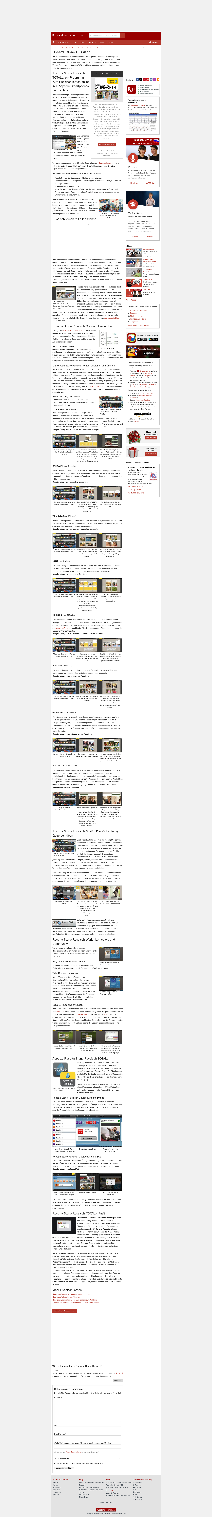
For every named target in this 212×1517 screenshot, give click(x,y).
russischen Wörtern (111, 318)
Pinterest (138, 1492)
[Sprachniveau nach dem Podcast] (134, 282)
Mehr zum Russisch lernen (138, 325)
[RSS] (158, 79)
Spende (136, 421)
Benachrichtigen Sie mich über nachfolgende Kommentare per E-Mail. (78, 1463)
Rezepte (101, 42)
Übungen (147, 376)
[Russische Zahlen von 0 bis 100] (134, 252)
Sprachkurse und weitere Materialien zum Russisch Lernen (75, 1302)
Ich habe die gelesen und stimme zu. (78, 1452)
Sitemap (55, 1485)
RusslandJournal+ (145, 371)
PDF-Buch (151, 183)
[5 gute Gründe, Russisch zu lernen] (134, 262)
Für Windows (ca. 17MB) (136, 487)
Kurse (75, 42)
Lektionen (135, 183)
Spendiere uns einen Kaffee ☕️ (140, 387)
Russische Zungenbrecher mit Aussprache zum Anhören (74, 1300)
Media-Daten (56, 1487)
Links (108, 1498)
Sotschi (107, 1014)
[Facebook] (137, 79)
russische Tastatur (63, 628)
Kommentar (58, 1397)
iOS (140, 385)
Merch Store (152, 385)
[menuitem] (53, 42)
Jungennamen (135, 321)
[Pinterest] (144, 79)
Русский (109, 1502)
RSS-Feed (138, 1499)
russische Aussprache (97, 386)
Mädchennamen (136, 316)
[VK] (151, 79)
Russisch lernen (63, 42)
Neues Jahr (82, 1014)
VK (136, 1494)
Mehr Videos (131, 300)
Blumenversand (151, 437)
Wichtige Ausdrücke (138, 319)
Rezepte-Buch (84, 1494)
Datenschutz (56, 1492)
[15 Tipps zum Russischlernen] (134, 272)
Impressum (56, 1490)
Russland (91, 42)
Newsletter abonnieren (138, 105)
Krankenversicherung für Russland (118, 1495)
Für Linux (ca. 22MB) (134, 490)
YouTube (138, 1487)
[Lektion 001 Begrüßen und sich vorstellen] (134, 293)
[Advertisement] (106, 15)
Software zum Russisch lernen (64, 1311)
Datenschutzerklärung (73, 1452)
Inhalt (135, 236)
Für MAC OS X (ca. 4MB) (136, 493)
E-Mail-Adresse (60, 1434)
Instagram (138, 1497)
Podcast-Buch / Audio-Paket (89, 1487)
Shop (111, 42)
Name (56, 1425)
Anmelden (154, 42)
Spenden (55, 1494)
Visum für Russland (146, 393)
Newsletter (139, 1482)
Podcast (133, 313)
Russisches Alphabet (138, 310)
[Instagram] (154, 79)
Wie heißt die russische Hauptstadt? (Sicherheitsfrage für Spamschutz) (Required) (83, 1443)
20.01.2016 (119, 1373)
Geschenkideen (151, 454)
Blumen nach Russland (142, 400)
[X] (140, 79)
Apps (82, 42)
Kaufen (151, 236)
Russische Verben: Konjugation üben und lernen (71, 1294)
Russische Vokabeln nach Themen (66, 1297)
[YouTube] (147, 79)
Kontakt (55, 1482)
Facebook (138, 1485)
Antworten (118, 1380)
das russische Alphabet (72, 330)
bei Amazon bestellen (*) (106, 144)
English (102, 1502)
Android (144, 385)
